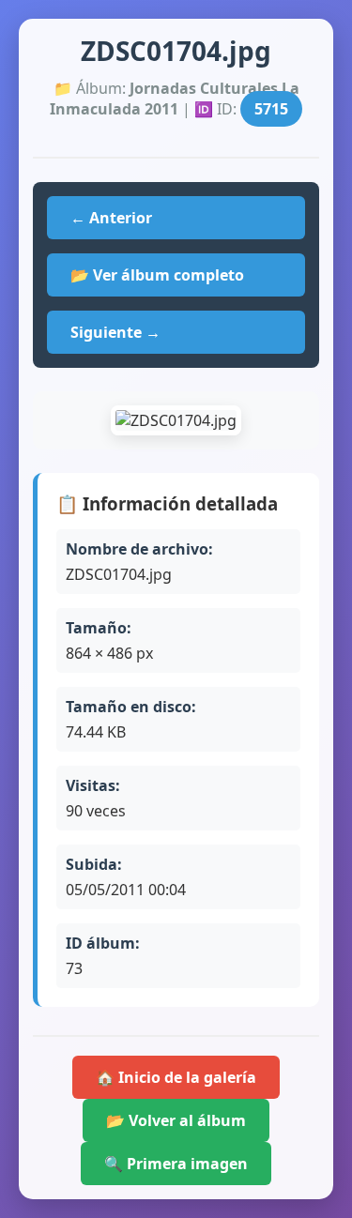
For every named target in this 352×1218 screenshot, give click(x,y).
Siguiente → (115, 332)
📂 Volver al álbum (176, 1120)
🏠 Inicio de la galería (176, 1077)
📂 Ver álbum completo (157, 275)
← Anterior (111, 217)
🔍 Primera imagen (176, 1163)
